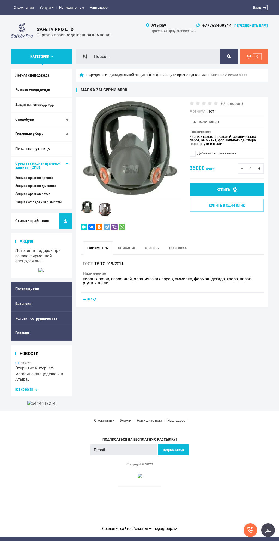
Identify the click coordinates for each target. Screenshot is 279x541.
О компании (24, 7)
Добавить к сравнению (216, 153)
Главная (22, 333)
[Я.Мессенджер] (84, 227)
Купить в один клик (227, 205)
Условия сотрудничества (36, 318)
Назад (91, 299)
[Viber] (114, 227)
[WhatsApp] (122, 227)
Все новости (24, 389)
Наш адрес (99, 7)
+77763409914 (217, 25)
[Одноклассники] (99, 227)
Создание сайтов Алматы (125, 528)
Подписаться (173, 450)
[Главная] (81, 75)
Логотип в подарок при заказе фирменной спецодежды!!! (38, 255)
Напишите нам (71, 7)
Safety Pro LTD (55, 29)
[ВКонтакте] (91, 227)
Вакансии (23, 303)
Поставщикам (27, 289)
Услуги (45, 7)
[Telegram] (107, 227)
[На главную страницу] (22, 32)
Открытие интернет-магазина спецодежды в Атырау (39, 374)
